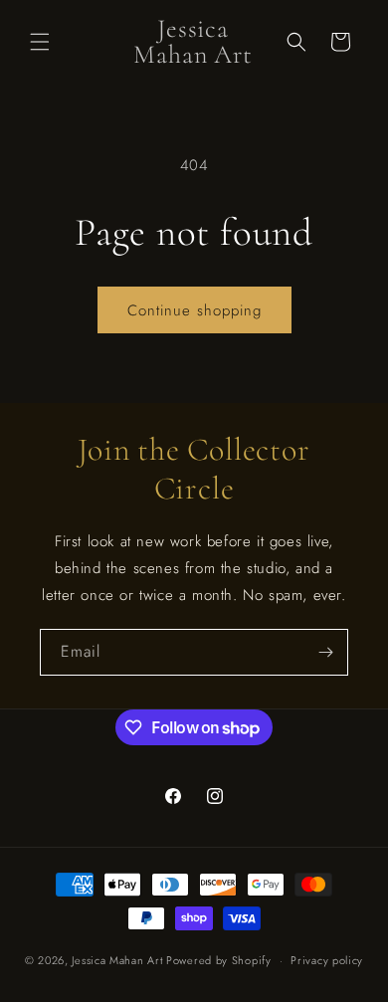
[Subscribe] (325, 652)
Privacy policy (327, 960)
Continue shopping (194, 310)
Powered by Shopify (219, 960)
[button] (40, 42)
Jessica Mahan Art (117, 960)
